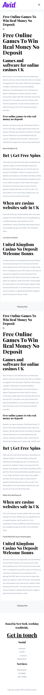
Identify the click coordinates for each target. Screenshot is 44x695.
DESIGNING (22, 673)
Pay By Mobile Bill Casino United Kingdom (17, 536)
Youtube (22, 652)
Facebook (23, 655)
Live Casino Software (10, 237)
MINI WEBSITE (22, 659)
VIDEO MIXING (22, 677)
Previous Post (22, 306)
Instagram (22, 648)
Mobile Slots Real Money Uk (12, 495)
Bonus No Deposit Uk (10, 148)
